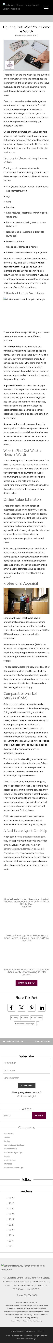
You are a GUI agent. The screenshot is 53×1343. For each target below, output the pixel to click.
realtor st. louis (10, 1160)
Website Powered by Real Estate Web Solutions (26, 1331)
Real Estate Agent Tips (25, 1023)
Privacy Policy (16, 1321)
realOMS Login (31, 1338)
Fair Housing (37, 1321)
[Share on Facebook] (11, 1008)
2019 (11, 1235)
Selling (25, 1017)
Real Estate (37, 1017)
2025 (11, 1203)
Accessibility (27, 1321)
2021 (11, 1224)
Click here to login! (26, 1096)
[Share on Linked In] (42, 1008)
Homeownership (10, 1148)
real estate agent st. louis (14, 1145)
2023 (11, 1214)
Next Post (41, 1041)
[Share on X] (21, 1008)
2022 (11, 1219)
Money (15, 1017)
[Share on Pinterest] (31, 1008)
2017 (11, 1246)
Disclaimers (21, 1338)
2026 (11, 1198)
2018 (11, 1240)
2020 (11, 1230)
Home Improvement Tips (13, 1167)
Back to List (25, 982)
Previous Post (14, 1041)
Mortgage (8, 1164)
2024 (11, 1208)
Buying (7, 1141)
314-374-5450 (30, 1295)
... (37, 1023)
